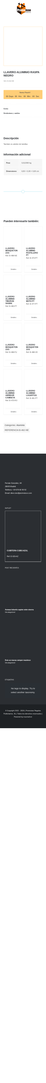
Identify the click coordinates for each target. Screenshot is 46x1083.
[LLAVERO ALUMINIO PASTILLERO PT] (33, 236)
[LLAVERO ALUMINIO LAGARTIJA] (33, 378)
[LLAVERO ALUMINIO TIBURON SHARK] (13, 284)
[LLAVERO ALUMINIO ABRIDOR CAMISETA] (13, 378)
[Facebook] (5, 122)
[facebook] (6, 501)
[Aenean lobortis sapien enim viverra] (23, 588)
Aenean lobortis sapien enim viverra (19, 610)
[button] (23, 109)
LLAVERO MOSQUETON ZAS (11, 250)
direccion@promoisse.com (21, 493)
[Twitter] (15, 122)
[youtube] (19, 501)
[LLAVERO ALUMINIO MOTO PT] (33, 284)
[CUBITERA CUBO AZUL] (23, 529)
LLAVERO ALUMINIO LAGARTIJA (31, 393)
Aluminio (20, 425)
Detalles (13, 269)
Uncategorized (10, 612)
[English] (35, 8)
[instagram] (14, 501)
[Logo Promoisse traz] (23, 3)
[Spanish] (33, 8)
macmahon (27, 717)
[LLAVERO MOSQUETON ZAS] (13, 236)
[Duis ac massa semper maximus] (23, 639)
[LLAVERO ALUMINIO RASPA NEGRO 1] (23, 46)
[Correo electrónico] (35, 122)
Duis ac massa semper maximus (18, 660)
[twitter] (10, 501)
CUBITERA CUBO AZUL (17, 551)
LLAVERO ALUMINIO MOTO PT (30, 299)
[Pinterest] (25, 122)
